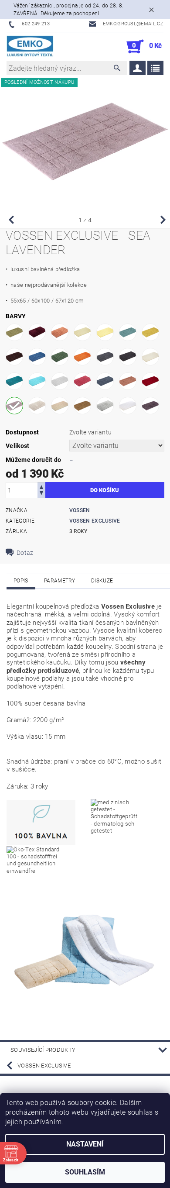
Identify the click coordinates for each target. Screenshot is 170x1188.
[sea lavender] (14, 405)
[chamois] (82, 332)
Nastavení (85, 1144)
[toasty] (82, 405)
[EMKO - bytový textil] (30, 46)
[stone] (37, 405)
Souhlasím (85, 1172)
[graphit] (127, 356)
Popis (21, 581)
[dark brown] (14, 356)
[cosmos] (127, 332)
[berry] (37, 332)
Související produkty (42, 1050)
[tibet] (59, 405)
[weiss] (127, 405)
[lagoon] (14, 381)
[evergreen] (59, 356)
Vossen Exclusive (94, 521)
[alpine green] (14, 332)
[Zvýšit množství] (41, 486)
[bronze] (59, 332)
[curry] (150, 332)
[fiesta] (82, 356)
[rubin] (150, 381)
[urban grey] (105, 405)
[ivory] (150, 356)
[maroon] (82, 381)
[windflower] (150, 405)
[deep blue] (37, 356)
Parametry (59, 581)
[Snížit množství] (41, 494)
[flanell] (105, 356)
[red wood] (127, 381)
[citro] (105, 332)
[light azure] (37, 381)
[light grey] (59, 381)
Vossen (79, 510)
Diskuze (102, 581)
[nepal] (105, 381)
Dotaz (25, 552)
